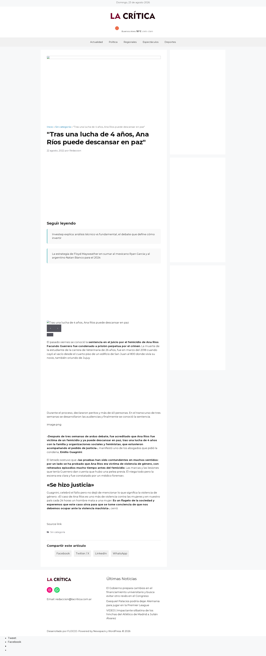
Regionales (130, 42)
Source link (54, 524)
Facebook (63, 553)
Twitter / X (82, 553)
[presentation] (50, 328)
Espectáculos (150, 42)
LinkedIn (101, 553)
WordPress (114, 631)
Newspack (99, 631)
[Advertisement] (104, 187)
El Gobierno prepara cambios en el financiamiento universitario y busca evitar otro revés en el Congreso (130, 592)
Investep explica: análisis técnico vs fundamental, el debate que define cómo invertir (103, 236)
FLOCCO (72, 631)
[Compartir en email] (9, 646)
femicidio (134, 342)
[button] (50, 334)
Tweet (12, 638)
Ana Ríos (152, 342)
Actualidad (96, 42)
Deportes (170, 42)
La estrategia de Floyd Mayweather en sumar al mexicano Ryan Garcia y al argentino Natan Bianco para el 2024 (101, 255)
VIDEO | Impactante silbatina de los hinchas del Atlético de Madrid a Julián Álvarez (132, 614)
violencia (130, 463)
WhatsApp (120, 553)
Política (113, 42)
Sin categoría (57, 532)
